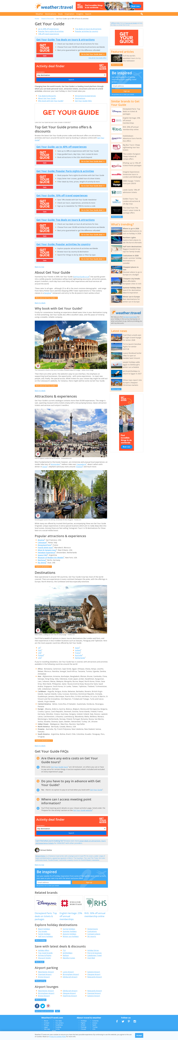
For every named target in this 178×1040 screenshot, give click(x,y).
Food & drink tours (45, 547)
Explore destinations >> (44, 741)
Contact (46, 1023)
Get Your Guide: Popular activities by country (63, 244)
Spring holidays (69, 929)
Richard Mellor (41, 856)
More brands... (117, 217)
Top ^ (57, 1011)
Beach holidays (44, 929)
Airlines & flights (44, 955)
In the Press (56, 1030)
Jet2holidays (67, 953)
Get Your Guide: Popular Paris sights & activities (65, 171)
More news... (116, 389)
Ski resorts (91, 936)
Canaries (95, 1021)
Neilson (66, 955)
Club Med (91, 958)
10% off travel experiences (48, 34)
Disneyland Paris (44, 545)
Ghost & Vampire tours (47, 550)
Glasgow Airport (93, 974)
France (77, 653)
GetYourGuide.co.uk (81, 277)
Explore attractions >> (43, 567)
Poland (41, 655)
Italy (40, 650)
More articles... (117, 65)
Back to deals (40, 303)
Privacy (46, 1025)
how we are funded (131, 23)
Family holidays (44, 934)
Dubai (44, 467)
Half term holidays (45, 936)
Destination (40, 72)
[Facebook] (37, 1006)
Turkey (94, 1027)
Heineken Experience (46, 552)
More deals (39, 962)
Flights (83, 1023)
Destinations (50, 14)
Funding (58, 1027)
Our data (59, 1021)
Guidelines (59, 1025)
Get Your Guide (96, 790)
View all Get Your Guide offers (97, 58)
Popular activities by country (86, 31)
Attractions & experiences (85, 96)
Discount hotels (44, 958)
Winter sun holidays (71, 936)
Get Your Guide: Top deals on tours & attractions (65, 39)
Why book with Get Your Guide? (50, 101)
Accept (139, 1035)
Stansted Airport (45, 974)
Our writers (60, 1023)
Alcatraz (41, 540)
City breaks (42, 931)
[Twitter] (42, 1006)
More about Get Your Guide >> (46, 298)
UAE (39, 653)
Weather (39, 14)
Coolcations (92, 931)
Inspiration (69, 14)
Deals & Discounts (47, 19)
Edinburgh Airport (70, 977)
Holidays (84, 1021)
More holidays (41, 940)
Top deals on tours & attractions (88, 29)
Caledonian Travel (94, 955)
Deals (60, 14)
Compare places (93, 934)
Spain (77, 648)
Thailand (79, 467)
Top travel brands (45, 953)
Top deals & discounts (47, 96)
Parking (83, 1027)
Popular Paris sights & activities (51, 31)
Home (37, 19)
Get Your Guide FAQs (83, 101)
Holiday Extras (93, 950)
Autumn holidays (69, 934)
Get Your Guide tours (59, 767)
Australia (78, 655)
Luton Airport (68, 972)
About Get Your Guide (47, 98)
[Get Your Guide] (126, 45)
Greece (94, 1023)
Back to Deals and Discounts (44, 1011)
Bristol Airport (44, 977)
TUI (64, 950)
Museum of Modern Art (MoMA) (51, 557)
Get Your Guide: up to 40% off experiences (61, 146)
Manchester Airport (46, 972)
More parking (40, 981)
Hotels (83, 1025)
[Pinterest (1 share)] (48, 1006)
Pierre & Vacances (94, 953)
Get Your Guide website (82, 810)
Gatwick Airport (93, 972)
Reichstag (42, 560)
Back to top (39, 267)
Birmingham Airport (71, 974)
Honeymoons (92, 929)
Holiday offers (43, 950)
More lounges (41, 1000)
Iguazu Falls (42, 555)
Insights (79, 14)
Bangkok (47, 293)
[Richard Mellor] (37, 852)
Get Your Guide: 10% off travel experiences (62, 195)
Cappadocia (81, 464)
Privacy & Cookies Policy (57, 1037)
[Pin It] (38, 366)
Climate (83, 1029)
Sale (44, 56)
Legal (46, 1027)
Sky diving (42, 562)
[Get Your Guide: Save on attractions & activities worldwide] (109, 6)
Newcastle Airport (94, 977)
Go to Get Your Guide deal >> (93, 54)
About (46, 1021)
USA (39, 658)
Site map (47, 1029)
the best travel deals (130, 317)
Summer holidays (70, 931)
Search (88, 14)
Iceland (78, 650)
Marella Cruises (69, 958)
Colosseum (42, 542)
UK (39, 648)
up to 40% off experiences (48, 29)
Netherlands (80, 658)
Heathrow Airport (70, 996)
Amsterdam (55, 464)
